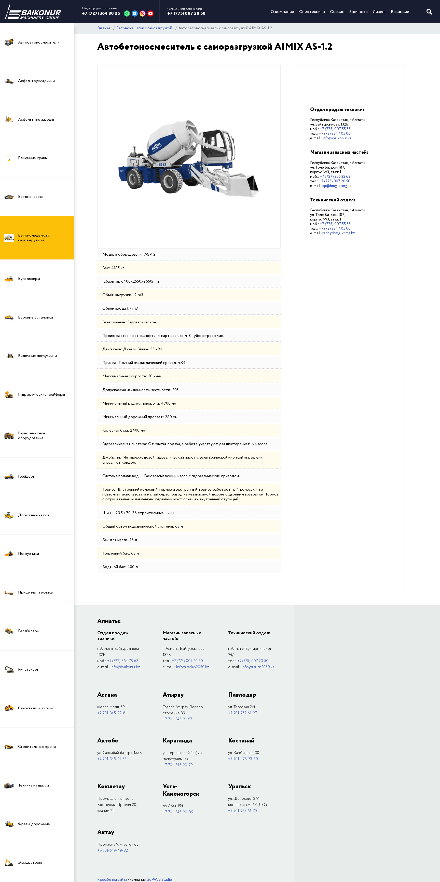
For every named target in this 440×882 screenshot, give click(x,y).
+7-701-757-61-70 (242, 811)
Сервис (337, 11)
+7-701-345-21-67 (177, 719)
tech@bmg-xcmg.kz (338, 233)
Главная (103, 28)
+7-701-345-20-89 (178, 812)
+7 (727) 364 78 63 (122, 661)
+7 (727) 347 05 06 (335, 133)
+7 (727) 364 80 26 (101, 13)
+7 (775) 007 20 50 (186, 13)
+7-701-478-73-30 (243, 759)
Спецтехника (312, 11)
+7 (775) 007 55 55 (335, 129)
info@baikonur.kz (337, 138)
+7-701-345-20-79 (178, 765)
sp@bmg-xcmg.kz (337, 186)
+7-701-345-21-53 (112, 759)
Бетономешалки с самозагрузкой (144, 28)
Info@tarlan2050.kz (192, 667)
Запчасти (358, 11)
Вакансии (400, 11)
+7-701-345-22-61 (112, 713)
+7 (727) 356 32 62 (335, 177)
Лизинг (379, 11)
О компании (282, 11)
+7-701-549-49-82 (112, 850)
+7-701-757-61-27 (242, 713)
